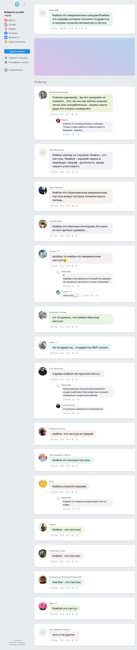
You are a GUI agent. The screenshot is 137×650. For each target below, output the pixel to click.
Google (12, 24)
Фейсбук (13, 33)
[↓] (81, 28)
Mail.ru (12, 20)
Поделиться (86, 28)
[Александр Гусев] (44, 553)
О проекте (17, 640)
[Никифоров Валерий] (44, 95)
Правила (12, 642)
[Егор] (44, 484)
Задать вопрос (17, 51)
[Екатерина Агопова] (44, 315)
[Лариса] (44, 527)
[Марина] (58, 121)
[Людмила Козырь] (44, 431)
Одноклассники (17, 41)
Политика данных (17, 644)
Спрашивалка (16, 70)
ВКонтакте (14, 37)
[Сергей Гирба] (44, 224)
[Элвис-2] (44, 345)
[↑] (76, 28)
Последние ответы (18, 62)
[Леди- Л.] (44, 606)
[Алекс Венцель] (44, 190)
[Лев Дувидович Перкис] (44, 457)
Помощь (22, 642)
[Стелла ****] (44, 254)
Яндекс (12, 28)
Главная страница (18, 57)
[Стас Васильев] (44, 371)
